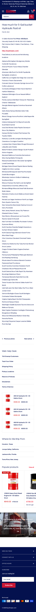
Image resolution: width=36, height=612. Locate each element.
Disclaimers (6, 382)
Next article (28, 339)
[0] (32, 11)
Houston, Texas (7, 444)
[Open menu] (3, 11)
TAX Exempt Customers (10, 356)
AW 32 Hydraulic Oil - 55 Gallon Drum (22, 397)
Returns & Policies (8, 376)
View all (31, 467)
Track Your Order (7, 361)
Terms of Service (7, 387)
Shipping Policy (7, 366)
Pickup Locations (8, 371)
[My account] (28, 11)
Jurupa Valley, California (10, 449)
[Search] (31, 16)
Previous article (9, 339)
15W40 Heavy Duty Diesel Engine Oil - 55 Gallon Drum (13, 496)
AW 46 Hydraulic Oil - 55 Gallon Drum (22, 410)
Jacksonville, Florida (9, 454)
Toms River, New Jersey (10, 459)
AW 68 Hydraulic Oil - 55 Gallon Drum (22, 424)
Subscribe (8, 585)
